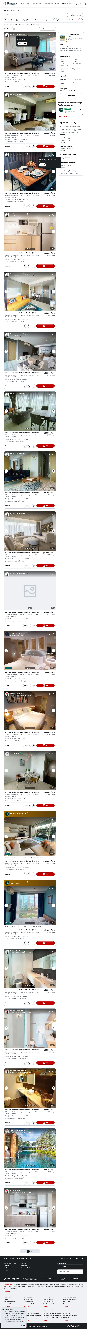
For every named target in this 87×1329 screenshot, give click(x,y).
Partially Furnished (74, 173)
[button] (64, 53)
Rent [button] (28, 4)
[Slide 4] (30, 248)
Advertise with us (67, 4)
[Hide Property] (49, 35)
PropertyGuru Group (10, 1263)
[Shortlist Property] (53, 35)
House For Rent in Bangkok (31, 1318)
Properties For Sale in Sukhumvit (53, 1318)
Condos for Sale (28, 1299)
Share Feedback (25, 1268)
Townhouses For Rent (49, 1304)
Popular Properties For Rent (32, 1311)
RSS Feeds (66, 1318)
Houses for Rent (48, 1301)
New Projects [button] (37, 4)
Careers (6, 1270)
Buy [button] (22, 4)
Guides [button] (57, 4)
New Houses (66, 1304)
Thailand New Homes (69, 1297)
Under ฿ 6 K (63, 140)
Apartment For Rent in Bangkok (32, 1315)
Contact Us (24, 1263)
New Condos (66, 1301)
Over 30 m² (62, 165)
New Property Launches (69, 1299)
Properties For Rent (49, 1297)
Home (6, 10)
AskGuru (6, 1299)
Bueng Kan (63, 148)
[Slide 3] (28, 248)
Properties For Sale (29, 1297)
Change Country (62, 1263)
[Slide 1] (25, 308)
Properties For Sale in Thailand (52, 1313)
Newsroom (24, 1265)
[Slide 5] (32, 248)
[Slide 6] (33, 308)
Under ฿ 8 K (70, 140)
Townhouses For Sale (30, 1304)
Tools (65, 1311)
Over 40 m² (69, 165)
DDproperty (7, 1297)
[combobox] (35, 15)
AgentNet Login (67, 1313)
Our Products (7, 1268)
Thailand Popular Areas (51, 1311)
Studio (61, 157)
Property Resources (9, 1301)
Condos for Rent (48, 1299)
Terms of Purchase (42, 1326)
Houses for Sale (28, 1301)
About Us (6, 1265)
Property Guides (8, 1304)
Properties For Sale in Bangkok (52, 1315)
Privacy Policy (21, 1317)
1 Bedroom (67, 157)
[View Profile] (16, 35)
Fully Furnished (64, 173)
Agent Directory (62, 116)
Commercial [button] (49, 4)
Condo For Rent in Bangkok (31, 1313)
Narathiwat (70, 148)
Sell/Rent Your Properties (70, 1315)
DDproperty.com (8, 1284)
